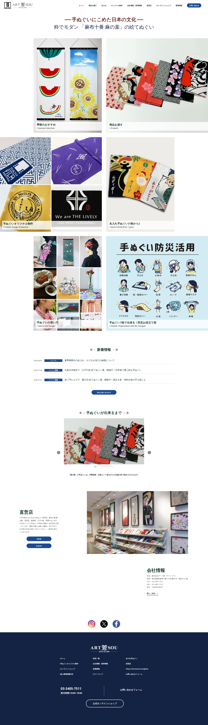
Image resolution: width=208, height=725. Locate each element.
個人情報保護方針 (66, 674)
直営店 (128, 664)
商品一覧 (96, 658)
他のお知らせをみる (104, 392)
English (39, 546)
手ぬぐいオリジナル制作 (69, 664)
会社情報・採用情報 (100, 664)
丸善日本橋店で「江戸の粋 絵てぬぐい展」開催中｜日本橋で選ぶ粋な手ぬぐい (103, 370)
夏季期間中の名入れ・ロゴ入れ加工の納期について (90, 360)
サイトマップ (98, 674)
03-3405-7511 (71, 688)
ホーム (62, 658)
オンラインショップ (67, 669)
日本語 (39, 539)
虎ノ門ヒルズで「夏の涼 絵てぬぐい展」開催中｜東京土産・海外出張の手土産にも (105, 379)
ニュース (53, 361)
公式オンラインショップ (105, 703)
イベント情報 (53, 370)
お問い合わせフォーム (134, 674)
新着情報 (96, 669)
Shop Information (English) (137, 669)
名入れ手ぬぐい (131, 658)
